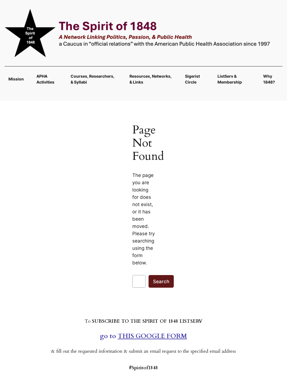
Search (161, 281)
